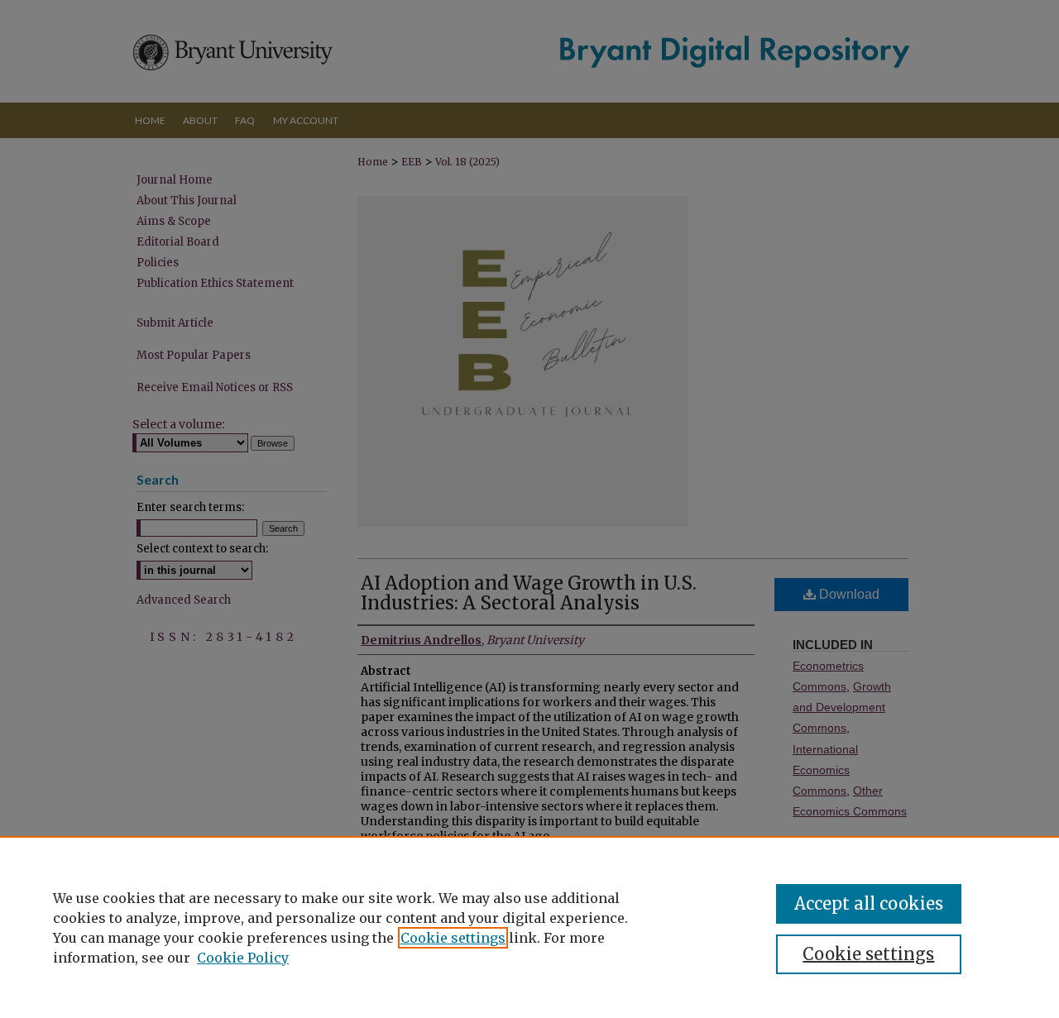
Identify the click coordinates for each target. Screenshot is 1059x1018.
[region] (529, 927)
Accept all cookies (868, 903)
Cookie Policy (243, 957)
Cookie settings (453, 938)
